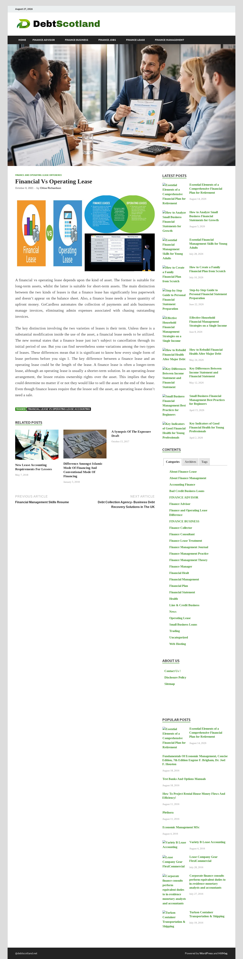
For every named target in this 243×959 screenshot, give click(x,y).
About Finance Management (187, 478)
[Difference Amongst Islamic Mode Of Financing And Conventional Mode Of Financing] (85, 445)
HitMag (222, 953)
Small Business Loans (183, 624)
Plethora (168, 812)
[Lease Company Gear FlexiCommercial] (174, 857)
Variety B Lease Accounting (207, 842)
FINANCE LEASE (135, 40)
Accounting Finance (182, 484)
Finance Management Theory (188, 560)
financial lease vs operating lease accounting (59, 409)
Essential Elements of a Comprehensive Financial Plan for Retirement (205, 188)
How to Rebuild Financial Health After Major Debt (205, 351)
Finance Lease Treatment (185, 540)
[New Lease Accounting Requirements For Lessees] (36, 446)
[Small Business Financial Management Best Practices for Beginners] (174, 396)
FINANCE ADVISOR (43, 40)
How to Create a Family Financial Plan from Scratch (207, 269)
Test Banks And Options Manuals (184, 779)
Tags (204, 461)
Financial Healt (179, 573)
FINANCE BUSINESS (76, 40)
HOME (22, 40)
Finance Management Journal (188, 547)
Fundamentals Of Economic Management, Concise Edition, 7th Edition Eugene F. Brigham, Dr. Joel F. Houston (195, 760)
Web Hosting (177, 643)
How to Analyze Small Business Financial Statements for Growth (204, 216)
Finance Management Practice (188, 553)
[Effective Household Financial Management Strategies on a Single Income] (174, 318)
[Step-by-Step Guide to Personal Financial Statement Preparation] (174, 290)
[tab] (172, 462)
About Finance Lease (183, 471)
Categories (173, 461)
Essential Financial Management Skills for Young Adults (208, 243)
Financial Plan (178, 585)
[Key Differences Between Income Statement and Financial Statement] (174, 369)
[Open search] (226, 40)
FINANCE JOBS (107, 40)
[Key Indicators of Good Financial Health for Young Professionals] (174, 424)
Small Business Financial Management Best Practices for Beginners (207, 400)
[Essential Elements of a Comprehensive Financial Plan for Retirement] (174, 185)
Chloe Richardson (50, 188)
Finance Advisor (179, 503)
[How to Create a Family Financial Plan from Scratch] (174, 267)
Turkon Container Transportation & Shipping (206, 914)
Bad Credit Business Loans (186, 491)
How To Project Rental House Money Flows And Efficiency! (193, 795)
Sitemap (169, 683)
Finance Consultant (182, 534)
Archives (190, 461)
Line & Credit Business (184, 605)
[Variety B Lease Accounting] (174, 842)
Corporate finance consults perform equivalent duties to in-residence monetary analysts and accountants (207, 881)
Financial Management (184, 579)
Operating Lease (180, 618)
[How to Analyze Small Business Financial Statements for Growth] (174, 212)
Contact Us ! (172, 671)
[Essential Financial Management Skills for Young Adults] (174, 240)
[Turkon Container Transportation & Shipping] (174, 913)
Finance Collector (180, 527)
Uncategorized (178, 637)
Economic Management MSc (181, 827)
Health (173, 598)
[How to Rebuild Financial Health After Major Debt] (174, 350)
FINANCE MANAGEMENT (169, 40)
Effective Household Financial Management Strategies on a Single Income (208, 321)
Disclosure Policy (175, 677)
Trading (174, 631)
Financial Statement (182, 592)
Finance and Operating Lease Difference (38, 175)
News (172, 611)
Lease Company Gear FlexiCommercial (203, 858)
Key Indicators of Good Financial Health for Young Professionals (206, 427)
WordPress (206, 953)
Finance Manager (180, 566)
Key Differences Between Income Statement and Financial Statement (205, 372)
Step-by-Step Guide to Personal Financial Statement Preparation (208, 294)
